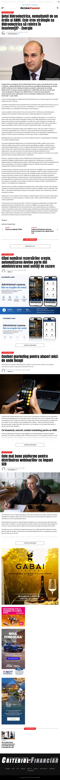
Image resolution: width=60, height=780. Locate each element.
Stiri (17, 768)
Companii (23, 768)
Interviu (36, 768)
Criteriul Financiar (12, 33)
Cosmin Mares (12, 469)
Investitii (29, 768)
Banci (13, 768)
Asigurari (7, 768)
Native (9, 271)
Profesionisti (30, 770)
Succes (10, 371)
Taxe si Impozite (43, 768)
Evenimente (52, 768)
